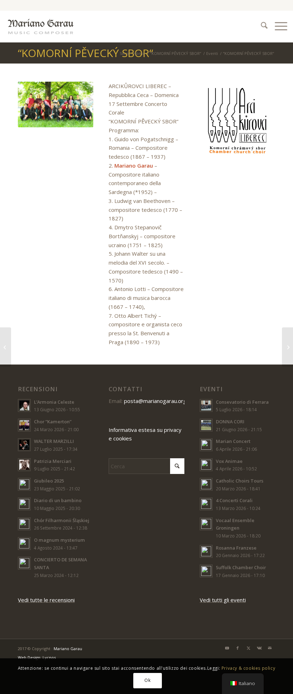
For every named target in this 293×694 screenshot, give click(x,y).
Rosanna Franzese (236, 548)
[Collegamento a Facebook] (237, 648)
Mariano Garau (68, 648)
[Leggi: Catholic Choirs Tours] (206, 484)
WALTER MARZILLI (54, 441)
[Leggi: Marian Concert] (206, 444)
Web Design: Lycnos (37, 657)
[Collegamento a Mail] (269, 648)
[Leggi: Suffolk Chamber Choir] (206, 571)
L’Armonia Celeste (54, 402)
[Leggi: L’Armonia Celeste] (24, 405)
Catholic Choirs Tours (239, 481)
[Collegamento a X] (248, 648)
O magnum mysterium (59, 540)
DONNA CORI (230, 421)
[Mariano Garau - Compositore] (41, 26)
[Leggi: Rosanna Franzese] (206, 551)
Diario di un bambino (57, 500)
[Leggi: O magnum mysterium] (24, 543)
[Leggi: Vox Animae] (206, 464)
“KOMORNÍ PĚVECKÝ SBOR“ (85, 53)
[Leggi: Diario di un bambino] (24, 503)
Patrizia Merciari (52, 461)
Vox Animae (229, 461)
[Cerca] (261, 26)
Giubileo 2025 (49, 481)
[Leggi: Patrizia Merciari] (24, 464)
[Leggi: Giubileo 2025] (24, 484)
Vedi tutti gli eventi (223, 599)
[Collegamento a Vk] (259, 648)
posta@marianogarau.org (155, 400)
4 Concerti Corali (234, 500)
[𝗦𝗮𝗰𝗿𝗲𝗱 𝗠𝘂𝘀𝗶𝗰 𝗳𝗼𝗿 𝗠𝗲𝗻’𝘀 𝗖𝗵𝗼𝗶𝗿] (5, 347)
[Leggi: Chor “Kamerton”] (24, 425)
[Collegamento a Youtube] (227, 648)
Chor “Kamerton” (52, 421)
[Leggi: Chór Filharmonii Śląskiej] (24, 523)
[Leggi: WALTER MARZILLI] (24, 444)
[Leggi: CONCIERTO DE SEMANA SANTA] (24, 563)
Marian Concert (233, 441)
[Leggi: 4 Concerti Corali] (206, 503)
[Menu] (277, 26)
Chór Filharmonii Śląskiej (61, 520)
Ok (147, 680)
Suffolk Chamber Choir (241, 567)
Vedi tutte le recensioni (46, 599)
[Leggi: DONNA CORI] (206, 425)
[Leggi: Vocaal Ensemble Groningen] (206, 523)
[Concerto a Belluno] (287, 347)
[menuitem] (261, 26)
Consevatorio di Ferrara (242, 402)
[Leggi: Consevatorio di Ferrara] (206, 405)
